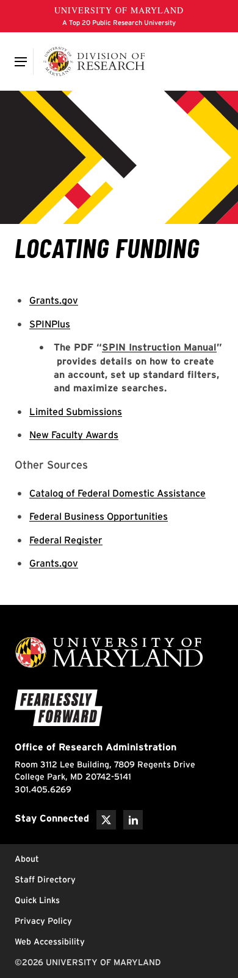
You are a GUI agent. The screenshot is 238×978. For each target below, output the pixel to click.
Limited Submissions (75, 411)
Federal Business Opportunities (98, 516)
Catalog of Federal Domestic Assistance (117, 493)
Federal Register (66, 540)
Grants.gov (53, 300)
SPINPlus (49, 324)
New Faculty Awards (73, 435)
